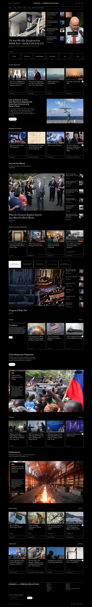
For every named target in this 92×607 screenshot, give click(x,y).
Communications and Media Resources (73, 588)
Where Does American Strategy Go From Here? (36, 244)
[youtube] (76, 604)
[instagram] (78, 604)
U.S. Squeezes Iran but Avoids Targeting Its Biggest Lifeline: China (73, 527)
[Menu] (82, 3)
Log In (77, 3)
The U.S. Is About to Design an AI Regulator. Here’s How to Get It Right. (74, 148)
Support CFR (11, 3)
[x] (82, 604)
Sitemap (48, 590)
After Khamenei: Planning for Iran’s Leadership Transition (17, 468)
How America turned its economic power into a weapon (55, 527)
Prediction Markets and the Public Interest (74, 435)
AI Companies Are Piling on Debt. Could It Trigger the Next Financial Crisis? (36, 338)
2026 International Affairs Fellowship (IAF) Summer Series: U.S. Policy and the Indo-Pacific (55, 436)
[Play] (68, 40)
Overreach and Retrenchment (69, 303)
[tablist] (46, 264)
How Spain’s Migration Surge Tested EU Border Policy (71, 207)
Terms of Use (68, 589)
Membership (68, 583)
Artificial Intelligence (40, 56)
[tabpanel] (46, 291)
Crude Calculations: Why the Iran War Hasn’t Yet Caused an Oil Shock (52, 14)
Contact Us (49, 588)
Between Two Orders (70, 283)
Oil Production (27, 56)
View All (80, 319)
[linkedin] (74, 604)
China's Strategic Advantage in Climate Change (35, 527)
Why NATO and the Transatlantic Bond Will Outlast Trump (52, 38)
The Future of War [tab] (52, 264)
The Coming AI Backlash (71, 276)
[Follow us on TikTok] (80, 604)
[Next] (82, 81)
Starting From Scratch (70, 296)
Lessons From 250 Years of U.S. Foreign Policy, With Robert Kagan (17, 245)
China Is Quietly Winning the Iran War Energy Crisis (74, 337)
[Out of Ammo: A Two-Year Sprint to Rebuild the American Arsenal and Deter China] (65, 111)
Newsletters (68, 586)
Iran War (14, 56)
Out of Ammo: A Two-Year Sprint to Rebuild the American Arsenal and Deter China (20, 103)
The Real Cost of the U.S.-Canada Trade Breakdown (52, 22)
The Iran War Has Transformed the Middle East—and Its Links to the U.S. (26, 42)
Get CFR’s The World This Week (16, 595)
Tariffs (78, 56)
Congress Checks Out (18, 310)
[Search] (79, 3)
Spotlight (11, 51)
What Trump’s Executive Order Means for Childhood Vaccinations (72, 216)
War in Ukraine (52, 56)
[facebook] (72, 604)
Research (19, 7)
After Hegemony (69, 289)
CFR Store (67, 587)
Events (29, 7)
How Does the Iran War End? (74, 82)
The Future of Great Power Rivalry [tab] (27, 264)
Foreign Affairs (17, 3)
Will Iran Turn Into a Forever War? (54, 82)
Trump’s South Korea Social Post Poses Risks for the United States (72, 182)
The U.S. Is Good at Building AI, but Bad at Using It (54, 338)
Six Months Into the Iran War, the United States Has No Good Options (53, 30)
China (65, 56)
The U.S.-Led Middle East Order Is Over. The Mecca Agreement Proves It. (17, 83)
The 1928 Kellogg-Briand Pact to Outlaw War (74, 561)
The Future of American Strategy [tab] (14, 264)
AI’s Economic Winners (54, 145)
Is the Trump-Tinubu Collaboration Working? (71, 199)
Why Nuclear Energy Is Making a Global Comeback (72, 174)
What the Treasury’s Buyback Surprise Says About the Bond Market (25, 216)
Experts (24, 7)
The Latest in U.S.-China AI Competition (17, 146)
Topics (15, 7)
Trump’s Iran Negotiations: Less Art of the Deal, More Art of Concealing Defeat (36, 83)
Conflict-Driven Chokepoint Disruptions (17, 376)
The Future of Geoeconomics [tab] (39, 264)
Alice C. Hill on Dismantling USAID (16, 526)
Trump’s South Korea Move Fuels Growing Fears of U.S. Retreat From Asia (72, 191)
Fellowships (68, 585)
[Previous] (79, 463)
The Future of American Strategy (38, 7)
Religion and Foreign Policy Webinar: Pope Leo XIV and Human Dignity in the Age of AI (17, 436)
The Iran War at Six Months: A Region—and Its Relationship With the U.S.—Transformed (36, 563)
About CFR (49, 583)
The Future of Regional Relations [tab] (64, 264)
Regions (10, 7)
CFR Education (49, 587)
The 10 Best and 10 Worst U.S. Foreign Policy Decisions (74, 245)
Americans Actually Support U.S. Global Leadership (53, 245)
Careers (48, 586)
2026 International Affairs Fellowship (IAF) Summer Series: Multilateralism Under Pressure (36, 436)
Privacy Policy (49, 589)
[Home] (46, 3)
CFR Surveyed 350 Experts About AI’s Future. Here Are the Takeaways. (36, 147)
